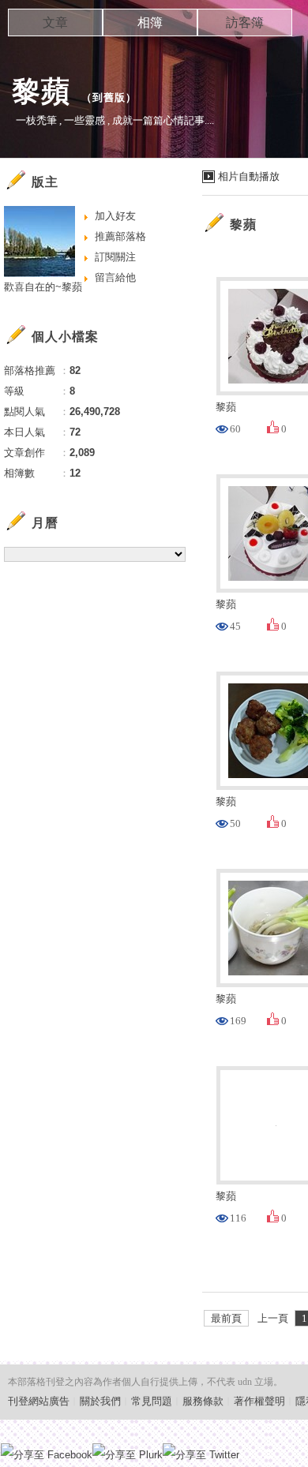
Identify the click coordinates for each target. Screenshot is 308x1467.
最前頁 (226, 1318)
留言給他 (115, 277)
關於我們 (100, 1401)
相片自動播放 (249, 176)
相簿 (150, 22)
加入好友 (115, 216)
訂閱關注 (115, 257)
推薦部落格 (120, 236)
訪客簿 (245, 22)
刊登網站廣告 (38, 1401)
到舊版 (109, 97)
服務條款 (202, 1401)
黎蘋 (41, 91)
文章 (55, 22)
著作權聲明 (259, 1401)
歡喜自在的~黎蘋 (43, 287)
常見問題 (151, 1401)
